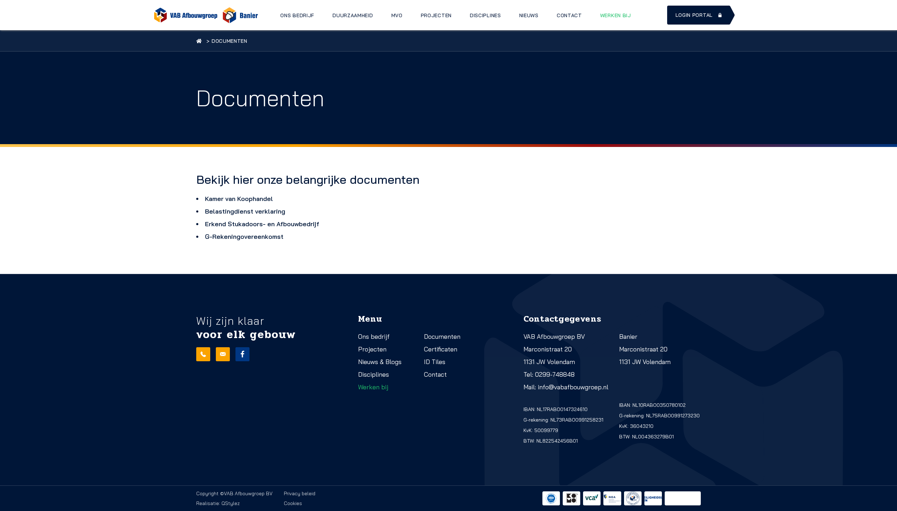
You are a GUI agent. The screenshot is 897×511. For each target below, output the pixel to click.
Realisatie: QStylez (218, 503)
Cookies (293, 503)
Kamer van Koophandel (239, 199)
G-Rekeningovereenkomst (244, 237)
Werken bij (615, 15)
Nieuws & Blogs (380, 362)
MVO (397, 15)
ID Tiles (434, 362)
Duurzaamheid (353, 15)
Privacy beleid (299, 493)
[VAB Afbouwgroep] (185, 15)
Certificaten (440, 349)
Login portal (694, 15)
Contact (569, 15)
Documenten (442, 336)
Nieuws (529, 15)
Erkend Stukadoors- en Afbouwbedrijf (262, 224)
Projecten (436, 15)
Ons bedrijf (297, 15)
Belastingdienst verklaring (245, 211)
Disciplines (485, 15)
